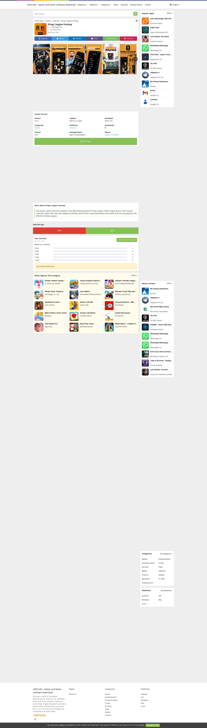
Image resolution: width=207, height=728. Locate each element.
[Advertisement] (85, 93)
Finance (145, 575)
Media (144, 571)
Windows (145, 600)
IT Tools (162, 579)
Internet (162, 571)
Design (161, 575)
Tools (161, 567)
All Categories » (166, 554)
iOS (160, 596)
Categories (81, 5)
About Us (72, 694)
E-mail (161, 563)
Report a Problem (112, 135)
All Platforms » (166, 590)
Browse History (136, 5)
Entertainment (164, 559)
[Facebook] (34, 719)
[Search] (135, 14)
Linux (144, 604)
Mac (160, 600)
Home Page (39, 21)
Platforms (93, 5)
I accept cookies (152, 725)
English (175, 5)
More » (134, 275)
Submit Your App (39, 715)
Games (48, 21)
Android (56, 21)
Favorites (124, 5)
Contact (148, 5)
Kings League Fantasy (69, 21)
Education (146, 579)
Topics (115, 5)
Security (145, 567)
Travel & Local (147, 583)
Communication (148, 563)
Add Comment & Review (126, 240)
